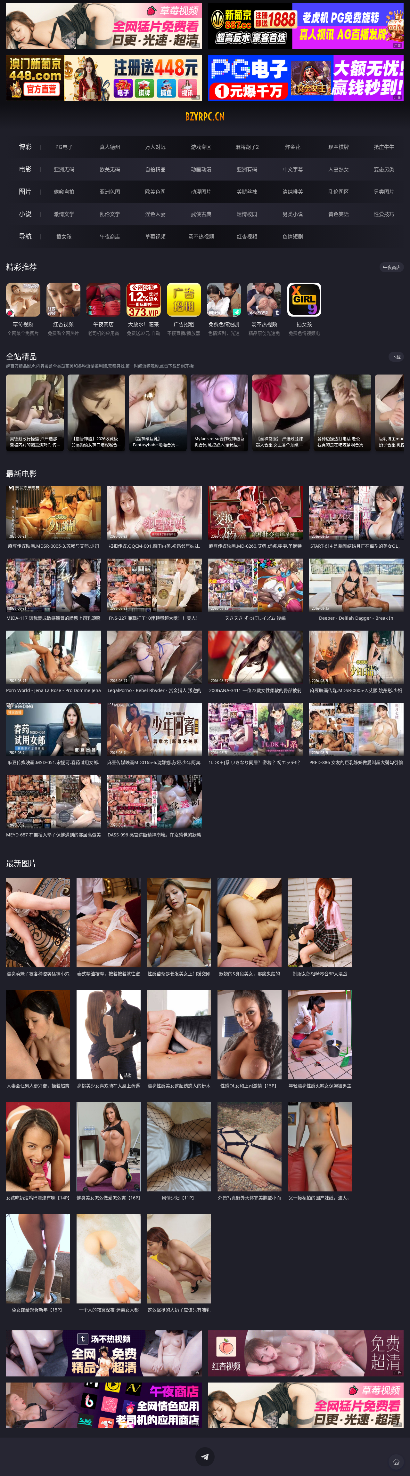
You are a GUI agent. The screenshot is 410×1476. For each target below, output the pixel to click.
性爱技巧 (384, 214)
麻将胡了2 (247, 146)
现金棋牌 (338, 146)
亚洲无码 (64, 169)
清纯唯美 (293, 191)
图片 (25, 191)
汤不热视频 (201, 236)
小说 (25, 214)
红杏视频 (247, 236)
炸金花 (292, 146)
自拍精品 (155, 169)
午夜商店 (110, 236)
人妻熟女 (338, 169)
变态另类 (384, 169)
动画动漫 (201, 169)
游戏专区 (201, 146)
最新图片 (21, 863)
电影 (25, 169)
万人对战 (155, 146)
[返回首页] (396, 1462)
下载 (396, 357)
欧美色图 (155, 191)
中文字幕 (293, 169)
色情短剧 (293, 236)
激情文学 (64, 214)
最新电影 (21, 473)
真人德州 (110, 146)
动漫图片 (201, 191)
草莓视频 (155, 236)
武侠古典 (201, 214)
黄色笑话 (338, 214)
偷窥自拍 (64, 191)
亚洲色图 (110, 191)
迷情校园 (247, 214)
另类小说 (293, 214)
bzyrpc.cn (205, 116)
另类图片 (384, 191)
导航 (25, 236)
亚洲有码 (247, 169)
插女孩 (64, 236)
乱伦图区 (338, 191)
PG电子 (64, 146)
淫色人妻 (155, 214)
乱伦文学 (110, 214)
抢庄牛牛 (384, 146)
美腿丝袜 (247, 191)
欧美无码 (110, 169)
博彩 (25, 146)
